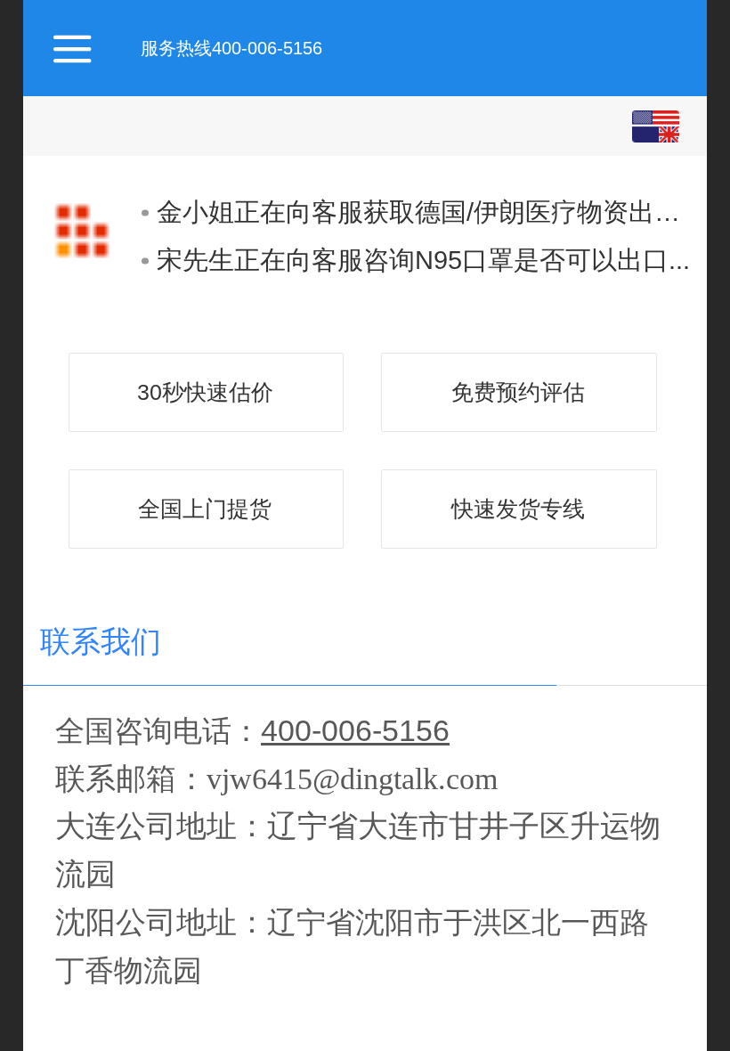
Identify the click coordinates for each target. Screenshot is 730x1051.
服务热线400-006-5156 (231, 48)
